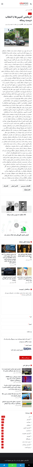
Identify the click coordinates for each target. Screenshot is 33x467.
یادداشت (28, 430)
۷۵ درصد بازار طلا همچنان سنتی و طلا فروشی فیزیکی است (11, 395)
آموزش (29, 436)
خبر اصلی (14, 186)
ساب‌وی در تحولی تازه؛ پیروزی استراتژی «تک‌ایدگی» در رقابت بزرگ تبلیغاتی (11, 402)
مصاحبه (29, 422)
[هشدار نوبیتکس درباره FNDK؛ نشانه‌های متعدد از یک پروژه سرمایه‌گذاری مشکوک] (27, 379)
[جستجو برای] (31, 4)
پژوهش (29, 425)
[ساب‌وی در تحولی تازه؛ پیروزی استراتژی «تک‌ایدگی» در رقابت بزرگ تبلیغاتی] (27, 404)
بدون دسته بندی (26, 441)
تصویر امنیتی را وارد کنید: (17, 350)
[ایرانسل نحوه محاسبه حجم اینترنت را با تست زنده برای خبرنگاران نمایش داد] (27, 371)
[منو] (2, 4)
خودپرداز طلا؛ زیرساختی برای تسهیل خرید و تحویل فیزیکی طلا (25, 256)
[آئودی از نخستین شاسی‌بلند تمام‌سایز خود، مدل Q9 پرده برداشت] (8, 271)
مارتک (5, 186)
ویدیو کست (28, 447)
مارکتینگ (26, 190)
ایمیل (30, 324)
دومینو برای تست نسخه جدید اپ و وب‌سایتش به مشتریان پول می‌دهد (24, 278)
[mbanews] (24, 3)
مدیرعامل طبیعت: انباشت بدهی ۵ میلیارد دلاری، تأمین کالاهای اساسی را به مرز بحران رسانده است (12, 387)
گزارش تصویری (26, 433)
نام (30, 316)
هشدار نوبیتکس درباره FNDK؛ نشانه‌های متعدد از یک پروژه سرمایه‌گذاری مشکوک (13, 379)
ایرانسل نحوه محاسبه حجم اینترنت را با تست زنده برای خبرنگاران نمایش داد (11, 370)
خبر (26, 10)
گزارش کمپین (27, 427)
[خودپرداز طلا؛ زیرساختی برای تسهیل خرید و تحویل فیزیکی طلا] (24, 249)
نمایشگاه (28, 439)
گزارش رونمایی (26, 444)
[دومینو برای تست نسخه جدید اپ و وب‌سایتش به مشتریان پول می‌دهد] (24, 271)
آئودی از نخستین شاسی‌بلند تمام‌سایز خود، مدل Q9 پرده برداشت (9, 278)
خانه (29, 10)
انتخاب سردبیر (25, 186)
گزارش (29, 419)
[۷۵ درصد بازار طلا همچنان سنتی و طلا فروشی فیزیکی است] (27, 396)
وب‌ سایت (29, 331)
